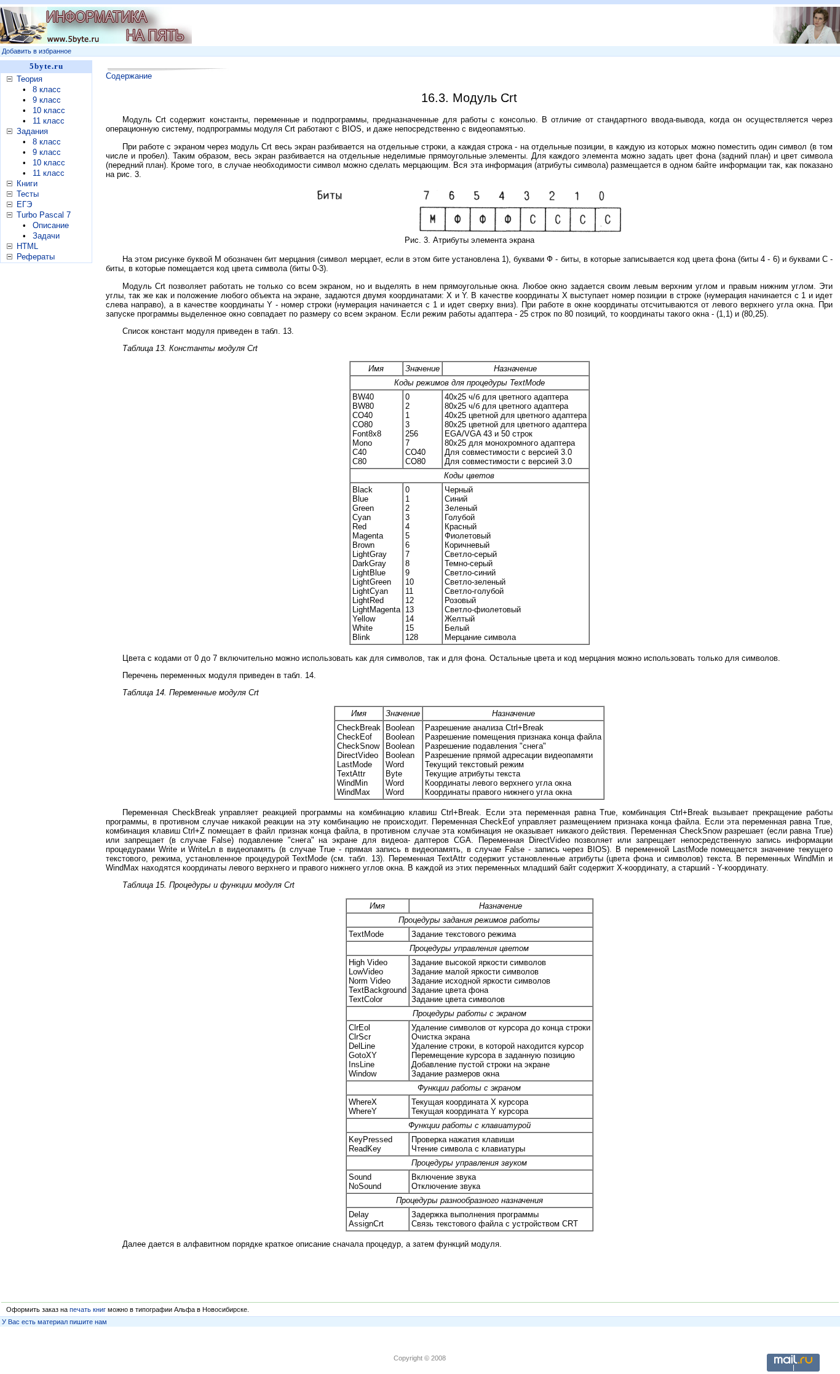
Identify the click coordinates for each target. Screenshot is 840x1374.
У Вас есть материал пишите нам (54, 1321)
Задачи (46, 235)
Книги (27, 183)
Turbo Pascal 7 (44, 214)
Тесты (28, 194)
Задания (32, 131)
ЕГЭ (24, 204)
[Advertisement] (49, 460)
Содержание (129, 76)
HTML (27, 246)
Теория (29, 79)
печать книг (87, 1309)
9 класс (47, 100)
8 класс (47, 89)
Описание (51, 225)
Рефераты (36, 256)
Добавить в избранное (36, 51)
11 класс (49, 120)
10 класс (49, 110)
